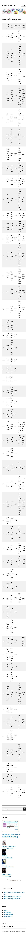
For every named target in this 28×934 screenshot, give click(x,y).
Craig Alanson (8, 857)
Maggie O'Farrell (8, 867)
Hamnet (4, 865)
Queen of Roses (6, 874)
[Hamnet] (14, 861)
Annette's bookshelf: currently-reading (11, 836)
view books (16, 829)
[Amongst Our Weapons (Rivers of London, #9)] (14, 842)
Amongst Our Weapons (8, 846)
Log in (5, 910)
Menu (23, 5)
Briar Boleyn (7, 876)
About (4, 923)
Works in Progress (7, 926)
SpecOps (4, 855)
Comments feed (8, 914)
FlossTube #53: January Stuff (12, 898)
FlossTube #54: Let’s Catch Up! (12, 896)
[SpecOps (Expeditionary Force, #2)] (14, 852)
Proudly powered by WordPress (17, 931)
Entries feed (7, 912)
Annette (8, 823)
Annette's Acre (8, 5)
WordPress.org (8, 916)
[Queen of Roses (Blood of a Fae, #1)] (14, 870)
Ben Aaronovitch (8, 848)
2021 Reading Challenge (10, 822)
